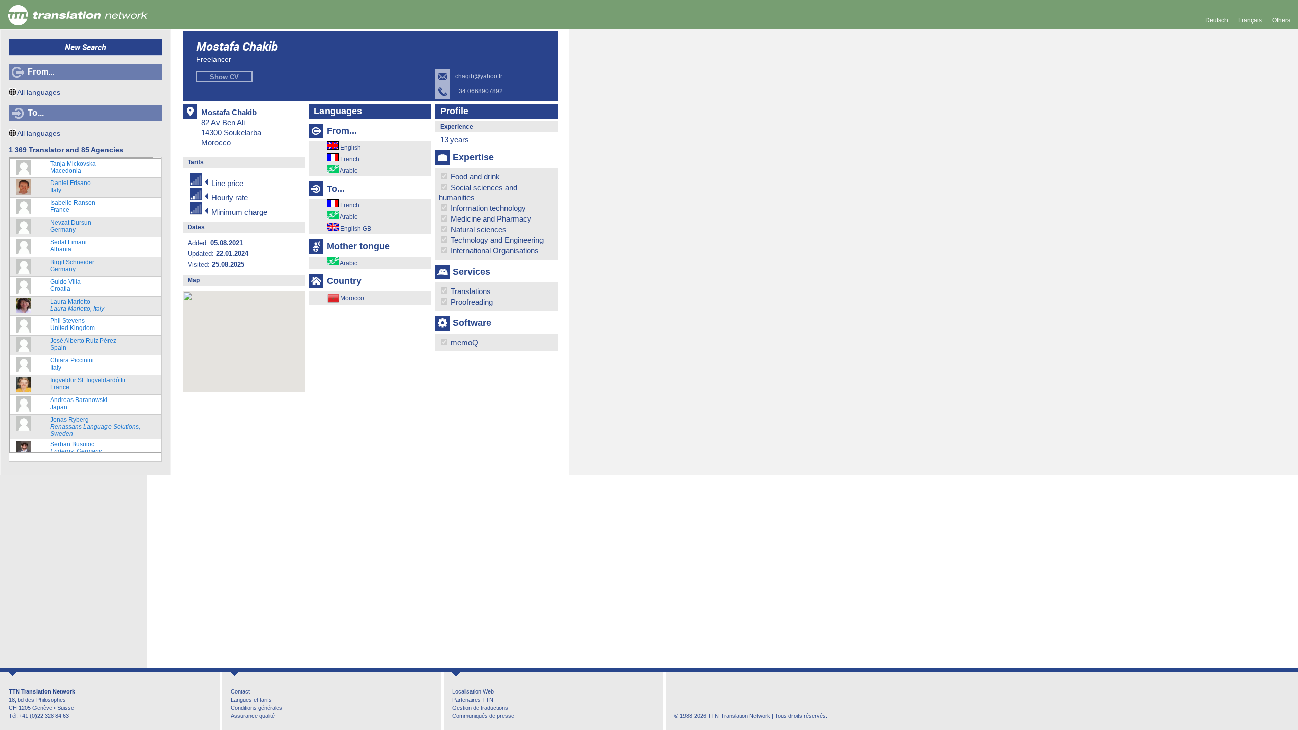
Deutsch (1216, 20)
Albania (68, 246)
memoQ (463, 342)
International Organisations (494, 250)
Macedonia (73, 167)
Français (1250, 20)
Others (1281, 20)
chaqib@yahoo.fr (478, 76)
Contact (240, 691)
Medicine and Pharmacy (490, 218)
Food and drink (474, 176)
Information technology (487, 208)
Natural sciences (478, 229)
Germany (70, 226)
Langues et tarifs (251, 700)
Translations (470, 291)
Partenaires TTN (472, 700)
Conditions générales (256, 708)
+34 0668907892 (479, 91)
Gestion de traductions (480, 708)
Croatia (65, 285)
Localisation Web (473, 691)
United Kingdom (72, 324)
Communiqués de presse (483, 716)
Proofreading (471, 302)
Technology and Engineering (496, 240)
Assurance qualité (253, 716)
